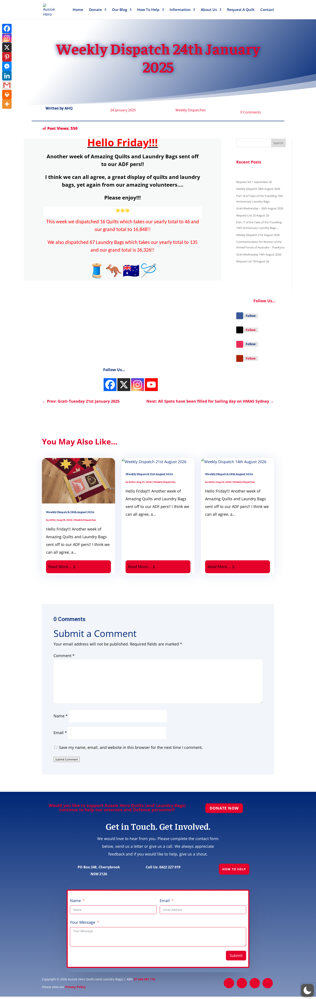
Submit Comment (66, 759)
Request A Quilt (241, 10)
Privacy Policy (75, 987)
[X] (7, 47)
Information (180, 10)
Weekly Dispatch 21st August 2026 (258, 235)
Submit (236, 955)
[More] (7, 104)
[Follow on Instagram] (239, 344)
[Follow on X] (239, 329)
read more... (59, 566)
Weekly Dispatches (190, 110)
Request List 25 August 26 (252, 215)
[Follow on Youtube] (239, 358)
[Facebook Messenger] (7, 66)
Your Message (82, 922)
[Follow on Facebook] (239, 315)
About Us (209, 10)
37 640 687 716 (144, 979)
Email (60, 732)
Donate (95, 10)
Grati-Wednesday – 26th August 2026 (259, 208)
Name (61, 715)
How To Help (148, 10)
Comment (64, 655)
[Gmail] (7, 85)
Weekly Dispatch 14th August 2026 (229, 474)
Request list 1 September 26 (254, 182)
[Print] (7, 94)
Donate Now (224, 808)
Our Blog (119, 10)
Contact (267, 10)
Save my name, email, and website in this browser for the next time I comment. (131, 747)
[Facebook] (110, 384)
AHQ (68, 108)
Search (278, 143)
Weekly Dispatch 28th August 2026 (258, 189)
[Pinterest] (7, 57)
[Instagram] (7, 38)
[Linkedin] (7, 75)
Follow (251, 316)
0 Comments (250, 112)
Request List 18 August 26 (252, 261)
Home (78, 10)
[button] (307, 990)
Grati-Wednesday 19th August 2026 (258, 254)
